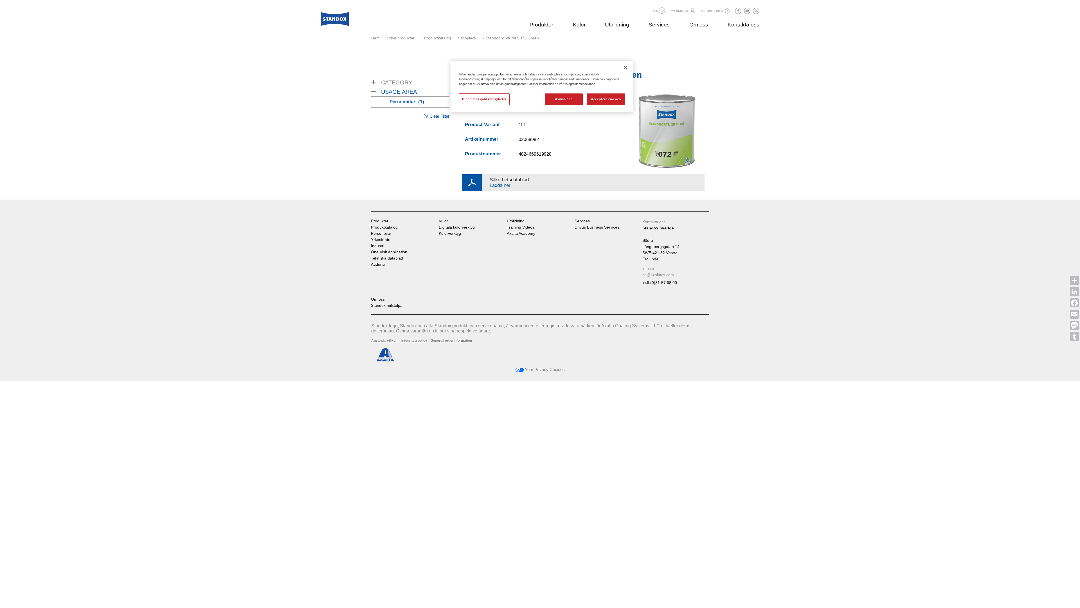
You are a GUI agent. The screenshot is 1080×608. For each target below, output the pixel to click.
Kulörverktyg (450, 233)
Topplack (468, 38)
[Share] (1074, 280)
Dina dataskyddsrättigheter (484, 99)
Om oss (698, 25)
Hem (375, 38)
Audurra (378, 264)
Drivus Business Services (597, 227)
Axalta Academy (521, 233)
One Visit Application (389, 252)
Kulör (579, 25)
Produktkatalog (437, 38)
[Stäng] (625, 67)
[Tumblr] (1074, 336)
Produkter (541, 25)
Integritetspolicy (414, 341)
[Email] (1074, 314)
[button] (662, 10)
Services (659, 25)
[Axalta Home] (335, 20)
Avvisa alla (563, 99)
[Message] (1074, 325)
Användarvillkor (384, 341)
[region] (542, 87)
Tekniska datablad (387, 258)
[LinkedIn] (1074, 291)
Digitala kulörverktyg (457, 227)
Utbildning (617, 25)
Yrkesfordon (382, 240)
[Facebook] (1074, 303)
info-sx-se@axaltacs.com (658, 271)
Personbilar (407, 101)
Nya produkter (402, 38)
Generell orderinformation (451, 341)
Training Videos (520, 227)
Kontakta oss (743, 25)
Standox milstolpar (387, 305)
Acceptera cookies (606, 99)
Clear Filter (439, 116)
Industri (377, 246)
